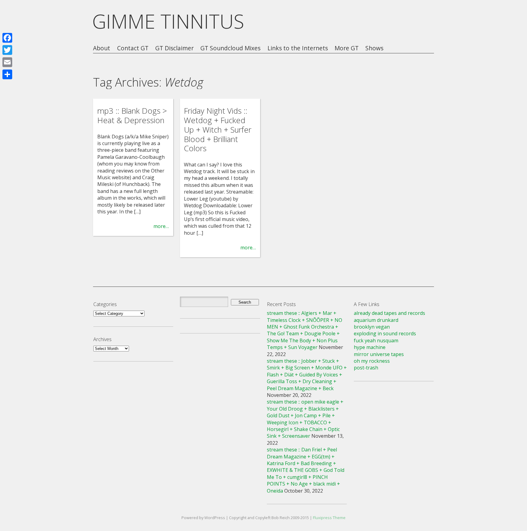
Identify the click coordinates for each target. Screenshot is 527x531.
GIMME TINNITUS (168, 21)
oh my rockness (372, 361)
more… (161, 226)
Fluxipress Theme (329, 517)
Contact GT (133, 48)
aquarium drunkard (376, 320)
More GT (347, 48)
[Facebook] (7, 38)
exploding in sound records (385, 333)
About (101, 48)
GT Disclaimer (174, 48)
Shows (374, 48)
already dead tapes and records (389, 313)
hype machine (369, 347)
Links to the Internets (297, 48)
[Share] (7, 74)
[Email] (7, 62)
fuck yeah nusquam (376, 340)
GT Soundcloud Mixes (230, 48)
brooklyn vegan (372, 326)
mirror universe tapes (379, 354)
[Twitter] (7, 50)
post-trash (366, 367)
